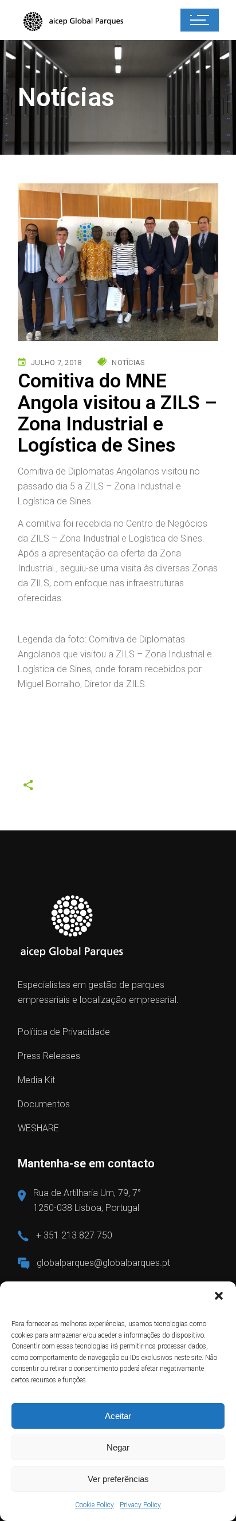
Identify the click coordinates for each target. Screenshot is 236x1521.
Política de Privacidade (64, 1031)
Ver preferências (118, 1479)
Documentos (44, 1104)
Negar (118, 1447)
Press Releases (49, 1055)
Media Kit (36, 1080)
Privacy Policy (140, 1505)
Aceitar (118, 1416)
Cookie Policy (94, 1505)
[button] (219, 1296)
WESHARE (38, 1128)
